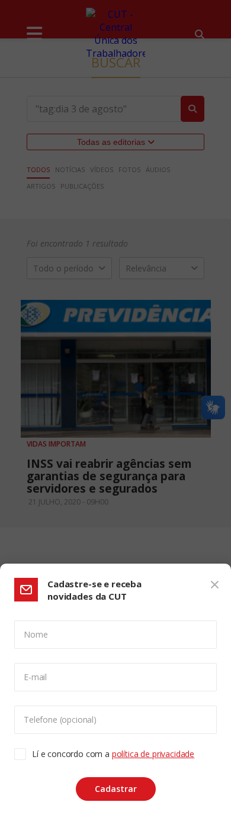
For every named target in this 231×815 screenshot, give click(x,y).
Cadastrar (116, 788)
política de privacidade (153, 753)
